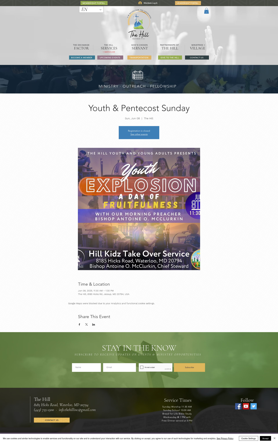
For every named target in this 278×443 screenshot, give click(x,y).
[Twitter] (253, 406)
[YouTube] (246, 406)
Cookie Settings (248, 438)
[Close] (274, 438)
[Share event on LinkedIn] (93, 324)
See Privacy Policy (225, 438)
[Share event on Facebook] (79, 324)
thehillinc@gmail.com (80, 409)
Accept (265, 438)
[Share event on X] (86, 324)
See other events (139, 134)
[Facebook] (238, 406)
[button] (206, 11)
